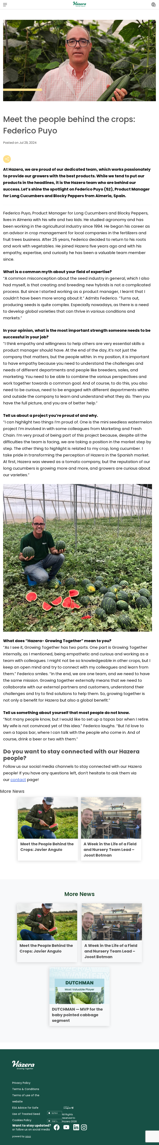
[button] (5, 4)
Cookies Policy (21, 1120)
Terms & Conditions (25, 1089)
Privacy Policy (21, 1083)
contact (18, 779)
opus (28, 1136)
